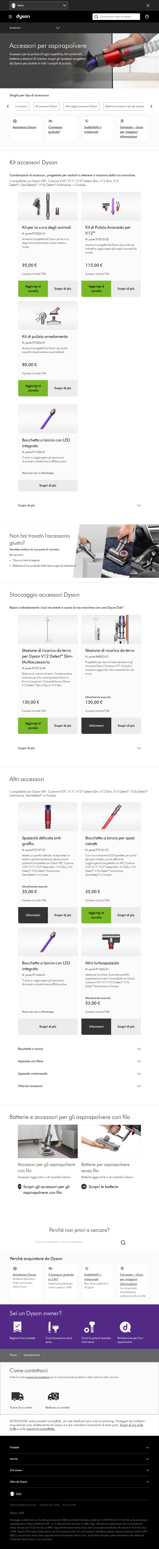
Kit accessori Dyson (46, 106)
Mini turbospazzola (102, 963)
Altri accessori (19, 106)
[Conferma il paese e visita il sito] (147, 5)
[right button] (151, 106)
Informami (96, 725)
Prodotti (14, 1447)
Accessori (15, 27)
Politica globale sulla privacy (23, 1504)
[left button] (8, 106)
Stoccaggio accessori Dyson (81, 106)
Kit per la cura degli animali (46, 227)
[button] (16, 1494)
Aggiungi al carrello (33, 288)
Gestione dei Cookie (50, 1504)
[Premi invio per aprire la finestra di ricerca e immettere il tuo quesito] (116, 16)
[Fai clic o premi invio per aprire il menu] (10, 16)
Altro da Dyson (18, 1481)
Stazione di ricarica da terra (109, 650)
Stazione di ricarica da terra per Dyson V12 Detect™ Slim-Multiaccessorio (47, 656)
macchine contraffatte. (40, 1429)
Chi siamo (16, 1470)
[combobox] (39, 5)
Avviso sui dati (69, 1504)
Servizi (14, 1459)
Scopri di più (62, 288)
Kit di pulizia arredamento (45, 336)
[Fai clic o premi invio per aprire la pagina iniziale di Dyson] (23, 18)
